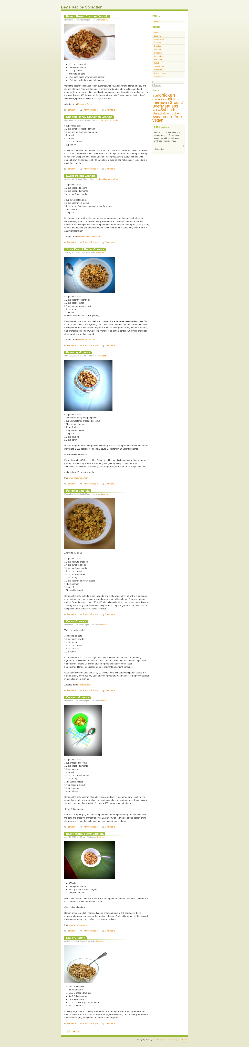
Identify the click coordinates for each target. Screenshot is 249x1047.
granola (164, 102)
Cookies (157, 43)
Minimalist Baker (84, 104)
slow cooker (171, 113)
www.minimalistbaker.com (89, 237)
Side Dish (158, 70)
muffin (156, 110)
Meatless (169, 106)
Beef (155, 95)
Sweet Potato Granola (80, 175)
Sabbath (167, 109)
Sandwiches (159, 66)
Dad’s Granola (75, 937)
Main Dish (158, 60)
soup (156, 117)
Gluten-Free (115, 120)
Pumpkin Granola (77, 490)
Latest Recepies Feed (177, 1040)
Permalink (71, 110)
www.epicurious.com (78, 478)
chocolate (158, 99)
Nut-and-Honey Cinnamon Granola (89, 117)
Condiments (159, 39)
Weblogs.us (160, 1040)
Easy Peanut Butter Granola (84, 833)
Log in (185, 1042)
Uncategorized (160, 73)
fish (166, 100)
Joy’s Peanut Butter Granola (85, 249)
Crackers (158, 46)
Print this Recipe (90, 110)
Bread (156, 32)
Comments (110, 110)
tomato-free (171, 116)
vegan (157, 120)
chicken (167, 95)
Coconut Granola (77, 697)
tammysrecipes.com (78, 925)
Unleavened (159, 77)
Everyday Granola (78, 352)
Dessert (157, 49)
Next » (76, 1031)
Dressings (158, 53)
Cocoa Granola (76, 621)
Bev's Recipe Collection (81, 7)
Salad (156, 63)
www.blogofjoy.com (86, 340)
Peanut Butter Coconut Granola (87, 16)
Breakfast (105, 20)
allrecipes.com (84, 685)
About (156, 21)
